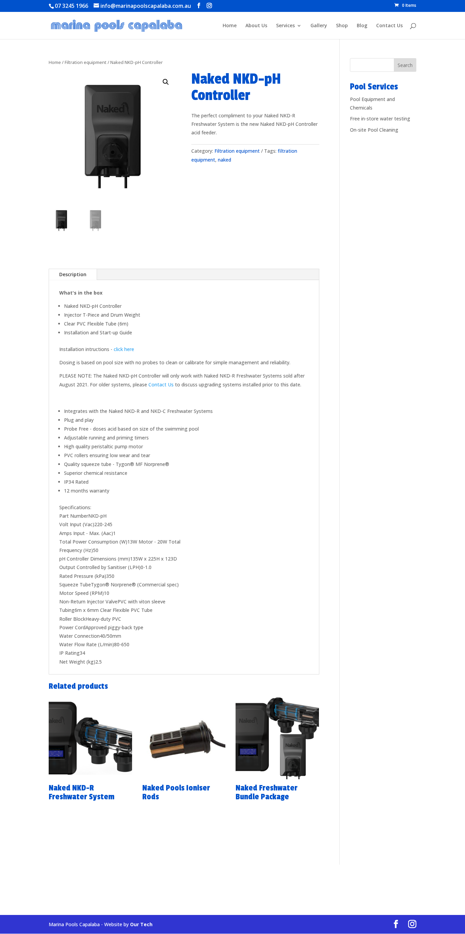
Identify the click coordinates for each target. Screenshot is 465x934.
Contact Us (389, 26)
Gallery (318, 26)
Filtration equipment (86, 62)
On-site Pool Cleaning (374, 130)
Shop (342, 26)
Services (285, 26)
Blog (362, 26)
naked (224, 159)
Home (230, 26)
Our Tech (141, 924)
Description (72, 274)
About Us (256, 26)
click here (124, 349)
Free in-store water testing (380, 118)
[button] (166, 82)
